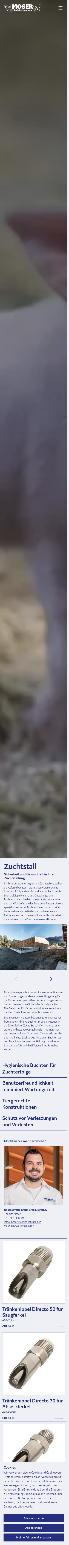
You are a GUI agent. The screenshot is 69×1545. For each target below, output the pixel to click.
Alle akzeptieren (34, 1518)
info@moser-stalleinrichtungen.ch (22, 1222)
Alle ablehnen (33, 1528)
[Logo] (22, 8)
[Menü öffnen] (60, 8)
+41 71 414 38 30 (14, 1218)
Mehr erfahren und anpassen (33, 1537)
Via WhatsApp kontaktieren (19, 1226)
